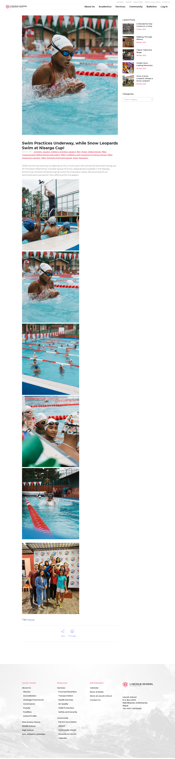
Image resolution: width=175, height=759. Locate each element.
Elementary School (31, 722)
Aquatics (46, 152)
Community (62, 718)
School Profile (30, 716)
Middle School (28, 726)
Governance (29, 704)
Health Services (65, 700)
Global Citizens (94, 152)
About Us (26, 688)
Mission (26, 692)
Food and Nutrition (67, 692)
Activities (38, 152)
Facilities (27, 712)
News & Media (138, 2)
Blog (79, 152)
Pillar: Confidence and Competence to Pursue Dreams (84, 155)
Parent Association (67, 722)
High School (27, 730)
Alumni (61, 726)
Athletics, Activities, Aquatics (63, 152)
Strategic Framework (33, 700)
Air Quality (63, 704)
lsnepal (31, 620)
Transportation (65, 696)
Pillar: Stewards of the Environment (56, 158)
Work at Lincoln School (152, 2)
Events (84, 152)
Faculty (26, 708)
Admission (120, 2)
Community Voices (67, 730)
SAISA (75, 158)
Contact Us (166, 2)
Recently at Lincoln (67, 734)
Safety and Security (67, 712)
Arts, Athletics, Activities (33, 734)
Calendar (128, 2)
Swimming (83, 158)
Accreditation (29, 696)
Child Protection (66, 708)
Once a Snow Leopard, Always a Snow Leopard (144, 78)
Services (61, 688)
